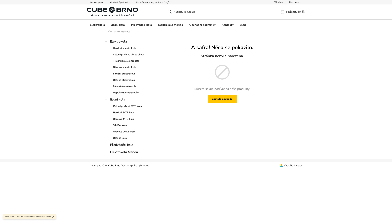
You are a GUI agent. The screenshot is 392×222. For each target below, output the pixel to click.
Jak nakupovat (97, 2)
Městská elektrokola (124, 86)
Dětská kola (120, 138)
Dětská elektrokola (124, 80)
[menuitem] (97, 25)
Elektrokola (118, 41)
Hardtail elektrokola (124, 48)
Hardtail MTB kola (123, 112)
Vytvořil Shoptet (293, 165)
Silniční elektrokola (124, 73)
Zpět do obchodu (222, 99)
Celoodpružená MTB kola (127, 106)
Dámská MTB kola (123, 119)
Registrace (294, 2)
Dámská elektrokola (124, 67)
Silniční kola (120, 125)
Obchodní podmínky (120, 2)
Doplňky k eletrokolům (126, 92)
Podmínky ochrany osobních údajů (152, 2)
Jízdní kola (117, 99)
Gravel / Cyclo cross (124, 131)
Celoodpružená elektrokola (128, 54)
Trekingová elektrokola (126, 61)
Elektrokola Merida (124, 152)
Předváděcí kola (121, 145)
